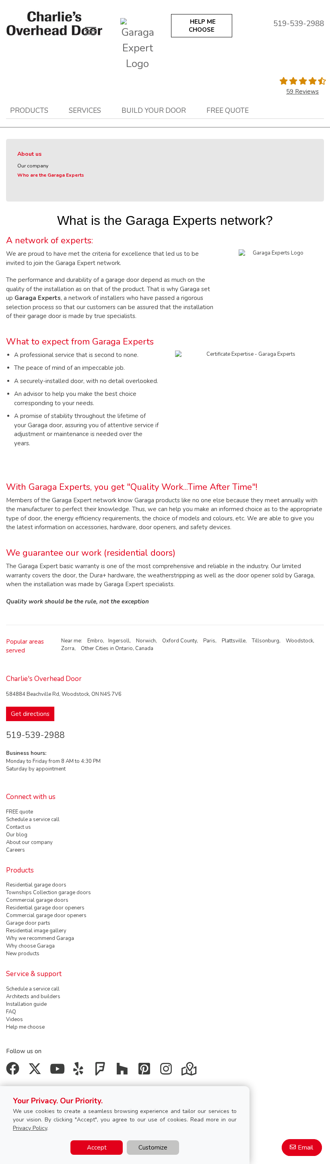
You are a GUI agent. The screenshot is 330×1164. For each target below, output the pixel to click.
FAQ (11, 1011)
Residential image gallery (36, 930)
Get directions (30, 714)
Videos (14, 1019)
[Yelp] (80, 1071)
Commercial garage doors (37, 900)
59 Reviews (302, 92)
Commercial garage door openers (46, 915)
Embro (95, 640)
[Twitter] (36, 1071)
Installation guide (26, 1004)
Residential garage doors (36, 885)
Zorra (67, 648)
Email (305, 1147)
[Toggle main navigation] (90, 30)
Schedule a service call (33, 819)
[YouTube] (58, 1071)
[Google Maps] (190, 1071)
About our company (29, 842)
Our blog (16, 834)
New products (22, 953)
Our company (32, 166)
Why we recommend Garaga (40, 938)
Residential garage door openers (45, 907)
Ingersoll (119, 640)
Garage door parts (28, 923)
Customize (152, 1148)
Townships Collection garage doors (48, 892)
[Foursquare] (102, 1071)
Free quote (227, 110)
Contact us (18, 827)
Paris (209, 640)
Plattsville (233, 640)
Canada (144, 648)
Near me (71, 640)
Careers (15, 850)
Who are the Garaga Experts (50, 175)
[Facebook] (14, 1071)
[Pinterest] (146, 1071)
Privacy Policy (30, 1128)
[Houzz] (124, 1071)
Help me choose (25, 1027)
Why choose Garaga (30, 946)
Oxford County (179, 640)
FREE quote (19, 811)
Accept (97, 1148)
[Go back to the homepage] (54, 23)
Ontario (124, 648)
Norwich (146, 640)
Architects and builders (33, 996)
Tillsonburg (265, 640)
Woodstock (299, 640)
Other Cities (95, 648)
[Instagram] (168, 1071)
